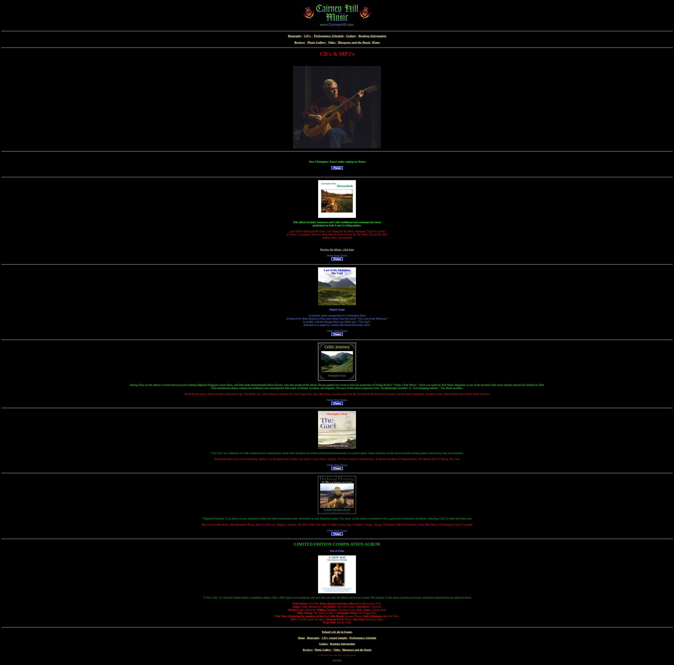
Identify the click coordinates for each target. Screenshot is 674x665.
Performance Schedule (329, 36)
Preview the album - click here (337, 249)
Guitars (351, 36)
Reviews (299, 42)
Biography (295, 36)
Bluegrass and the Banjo (354, 42)
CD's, (307, 36)
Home (376, 42)
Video (332, 42)
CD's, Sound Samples (334, 637)
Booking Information (372, 36)
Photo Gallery (316, 42)
